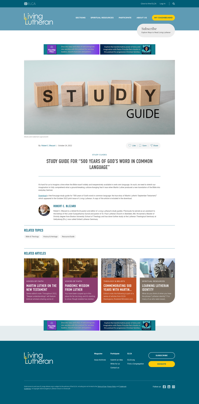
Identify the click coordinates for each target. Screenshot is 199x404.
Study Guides (99, 155)
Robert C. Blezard (48, 145)
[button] (174, 4)
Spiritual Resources (102, 18)
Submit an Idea (116, 360)
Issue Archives (100, 360)
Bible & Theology (32, 237)
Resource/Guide (68, 237)
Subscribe (162, 355)
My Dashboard (163, 18)
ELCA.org (131, 360)
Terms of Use (102, 386)
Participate (125, 18)
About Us (142, 18)
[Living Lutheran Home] (38, 19)
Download (42, 196)
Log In (162, 4)
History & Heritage (50, 237)
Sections (80, 18)
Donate (161, 364)
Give (148, 4)
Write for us (115, 364)
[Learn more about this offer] (99, 54)
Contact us (114, 368)
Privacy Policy (111, 386)
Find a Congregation (135, 364)
